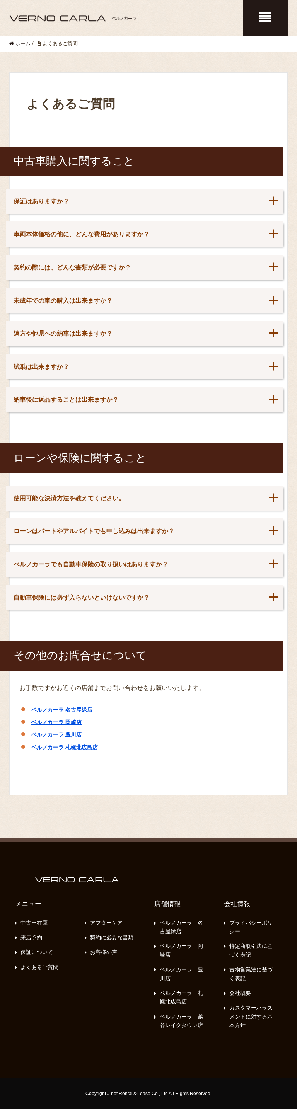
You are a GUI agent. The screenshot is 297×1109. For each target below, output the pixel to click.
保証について (36, 952)
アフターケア (106, 923)
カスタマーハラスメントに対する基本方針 (251, 1016)
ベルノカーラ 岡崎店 (56, 722)
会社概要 (240, 993)
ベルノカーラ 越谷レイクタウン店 (181, 1021)
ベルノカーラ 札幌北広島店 (64, 747)
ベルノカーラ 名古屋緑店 (61, 710)
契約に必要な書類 (111, 937)
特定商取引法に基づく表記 (251, 950)
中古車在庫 (34, 923)
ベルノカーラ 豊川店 (56, 734)
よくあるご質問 (39, 967)
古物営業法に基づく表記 (251, 973)
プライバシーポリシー (251, 927)
